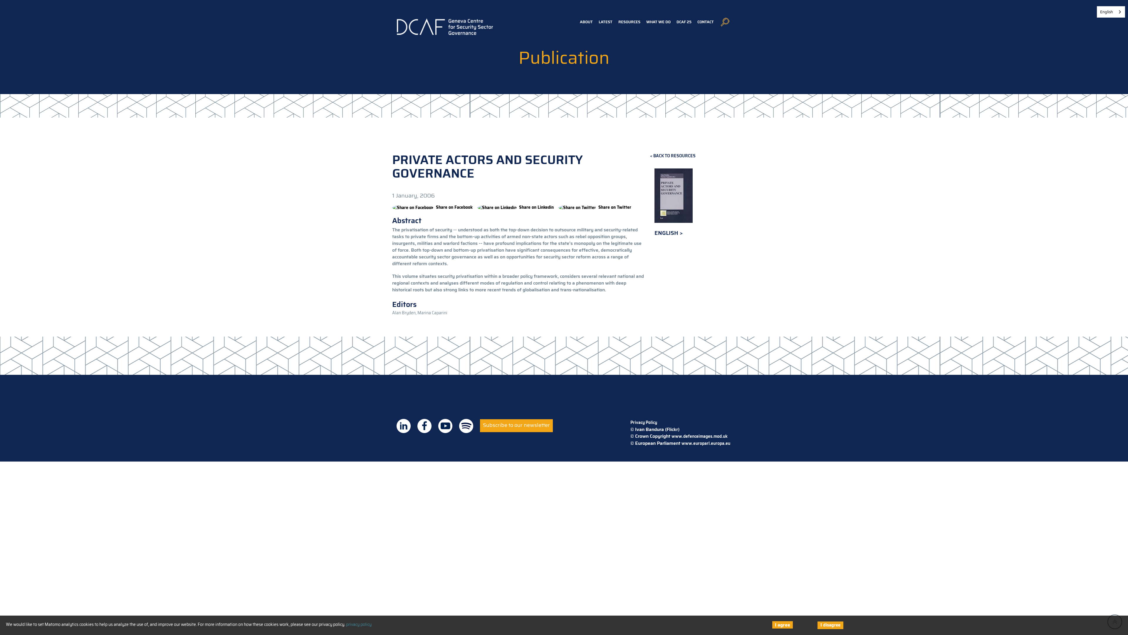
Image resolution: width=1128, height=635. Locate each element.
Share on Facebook (454, 207)
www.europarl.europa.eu (706, 443)
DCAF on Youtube (445, 426)
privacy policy (359, 624)
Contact (705, 22)
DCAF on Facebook (424, 426)
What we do (658, 22)
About (586, 22)
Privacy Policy (643, 422)
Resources (629, 22)
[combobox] (1111, 12)
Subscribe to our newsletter (516, 425)
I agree (782, 625)
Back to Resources (674, 156)
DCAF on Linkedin (404, 426)
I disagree (830, 625)
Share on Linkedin (536, 207)
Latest (605, 22)
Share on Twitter (614, 207)
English (667, 233)
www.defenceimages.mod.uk (700, 436)
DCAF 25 (684, 22)
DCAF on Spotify (466, 426)
